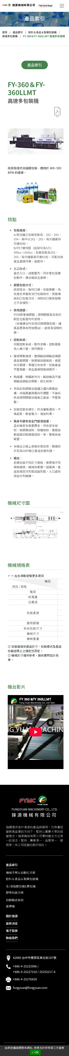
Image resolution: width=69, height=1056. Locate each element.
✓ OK (35, 1052)
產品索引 (18, 32)
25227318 (30, 971)
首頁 (4, 32)
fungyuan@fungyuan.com (30, 987)
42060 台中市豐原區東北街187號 (34, 957)
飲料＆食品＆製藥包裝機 (42, 32)
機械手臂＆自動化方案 (20, 872)
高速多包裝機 (10, 36)
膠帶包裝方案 (15, 892)
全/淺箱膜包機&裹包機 (21, 886)
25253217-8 (47, 971)
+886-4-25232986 (25, 966)
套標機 (10, 906)
